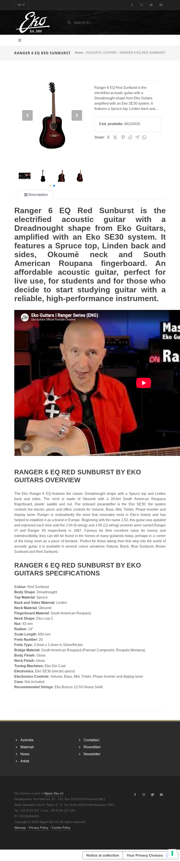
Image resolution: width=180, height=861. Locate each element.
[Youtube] (161, 5)
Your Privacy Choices (144, 855)
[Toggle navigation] (19, 40)
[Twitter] (151, 5)
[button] (50, 186)
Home (79, 52)
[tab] (35, 194)
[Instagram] (141, 5)
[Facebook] (132, 5)
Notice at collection (102, 855)
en (20, 5)
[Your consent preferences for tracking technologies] (172, 853)
